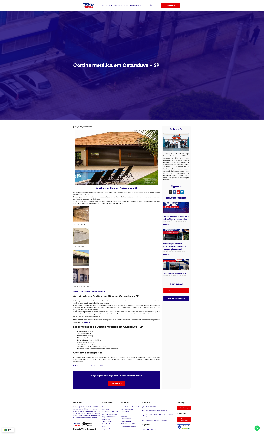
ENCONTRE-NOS (135, 5)
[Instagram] (170, 192)
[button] (151, 5)
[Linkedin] (182, 192)
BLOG (126, 5)
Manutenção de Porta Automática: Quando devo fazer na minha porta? (174, 246)
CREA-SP (87, 322)
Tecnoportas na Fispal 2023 (174, 273)
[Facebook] (174, 192)
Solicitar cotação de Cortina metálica (89, 291)
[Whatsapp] (257, 428)
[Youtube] (178, 192)
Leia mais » (166, 224)
